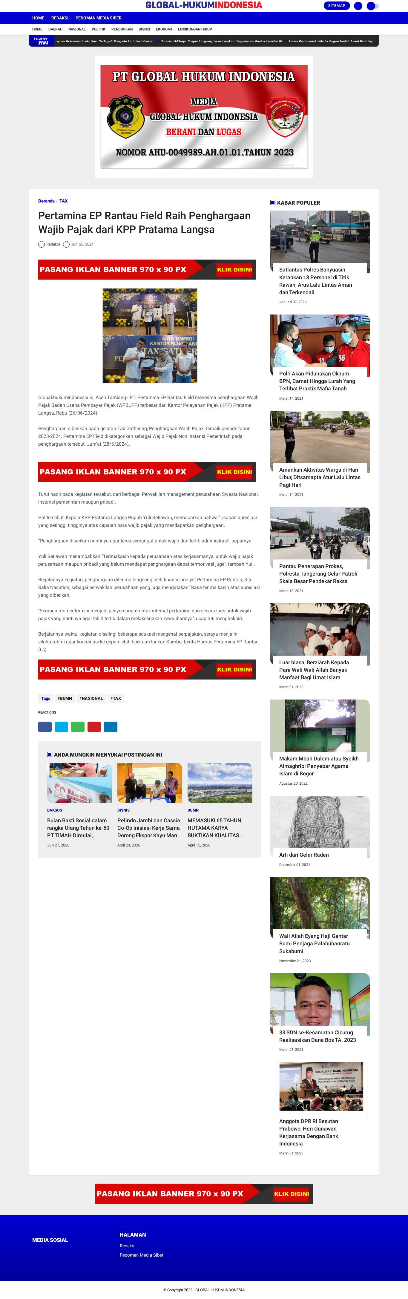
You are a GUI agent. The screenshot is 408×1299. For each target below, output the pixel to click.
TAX (63, 201)
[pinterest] (94, 727)
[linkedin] (110, 727)
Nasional (77, 29)
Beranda (46, 201)
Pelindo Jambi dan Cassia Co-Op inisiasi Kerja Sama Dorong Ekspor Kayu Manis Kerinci (149, 828)
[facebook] (31, 6)
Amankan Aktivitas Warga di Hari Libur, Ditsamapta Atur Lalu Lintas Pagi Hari (320, 477)
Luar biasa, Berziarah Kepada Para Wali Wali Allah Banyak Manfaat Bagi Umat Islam (314, 669)
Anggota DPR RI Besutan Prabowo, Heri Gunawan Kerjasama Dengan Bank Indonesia (308, 1132)
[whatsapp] (78, 727)
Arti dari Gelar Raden (304, 855)
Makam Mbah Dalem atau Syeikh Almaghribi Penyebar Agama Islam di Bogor (319, 766)
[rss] (90, 1251)
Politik (98, 29)
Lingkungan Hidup (195, 29)
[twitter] (39, 6)
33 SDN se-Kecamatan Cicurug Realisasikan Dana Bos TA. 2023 (317, 1036)
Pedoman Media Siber (99, 18)
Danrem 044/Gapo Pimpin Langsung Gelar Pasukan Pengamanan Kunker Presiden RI (195, 41)
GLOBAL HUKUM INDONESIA (220, 1290)
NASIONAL (92, 698)
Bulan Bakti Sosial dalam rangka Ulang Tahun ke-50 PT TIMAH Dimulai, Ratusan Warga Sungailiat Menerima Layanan (78, 828)
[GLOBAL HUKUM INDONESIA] (204, 9)
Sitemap (337, 6)
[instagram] (47, 6)
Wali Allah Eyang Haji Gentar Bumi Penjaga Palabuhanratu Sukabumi (314, 943)
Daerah (55, 29)
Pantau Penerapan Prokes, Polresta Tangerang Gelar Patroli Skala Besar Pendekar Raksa (318, 573)
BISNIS (123, 810)
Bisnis (144, 29)
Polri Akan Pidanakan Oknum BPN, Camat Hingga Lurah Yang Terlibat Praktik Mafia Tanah (317, 381)
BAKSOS (54, 810)
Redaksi (59, 18)
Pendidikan (122, 29)
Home (38, 18)
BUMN (66, 698)
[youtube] (55, 6)
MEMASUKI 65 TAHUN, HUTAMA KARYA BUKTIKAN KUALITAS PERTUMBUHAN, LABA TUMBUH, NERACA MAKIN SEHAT (219, 828)
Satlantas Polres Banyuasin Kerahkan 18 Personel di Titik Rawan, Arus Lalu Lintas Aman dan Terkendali (315, 280)
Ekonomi (164, 29)
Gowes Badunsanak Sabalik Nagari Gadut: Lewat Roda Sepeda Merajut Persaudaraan (324, 41)
